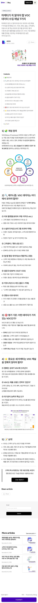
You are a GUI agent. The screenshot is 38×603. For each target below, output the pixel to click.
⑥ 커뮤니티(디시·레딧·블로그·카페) (14, 101)
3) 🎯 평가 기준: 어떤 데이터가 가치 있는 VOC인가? (17, 107)
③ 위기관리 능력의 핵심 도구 (12, 120)
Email (7, 505)
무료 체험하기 (19, 480)
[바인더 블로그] (3, 2)
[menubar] (31, 42)
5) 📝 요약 (6, 124)
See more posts (30, 533)
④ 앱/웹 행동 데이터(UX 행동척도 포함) (15, 94)
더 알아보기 (19, 600)
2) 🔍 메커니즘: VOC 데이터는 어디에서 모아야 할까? (17, 81)
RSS (23, 595)
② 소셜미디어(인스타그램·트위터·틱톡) (15, 87)
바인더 (9, 41)
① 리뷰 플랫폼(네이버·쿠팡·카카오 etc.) (15, 84)
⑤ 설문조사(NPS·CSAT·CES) (12, 97)
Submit (19, 513)
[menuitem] (31, 42)
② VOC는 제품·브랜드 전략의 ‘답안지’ (14, 117)
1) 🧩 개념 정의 (8, 77)
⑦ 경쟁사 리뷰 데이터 (10, 104)
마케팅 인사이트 (7, 11)
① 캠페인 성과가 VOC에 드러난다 (13, 114)
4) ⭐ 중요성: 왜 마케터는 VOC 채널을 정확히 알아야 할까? (18, 111)
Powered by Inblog (31, 595)
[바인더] (3, 42)
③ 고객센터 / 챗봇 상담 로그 (12, 91)
